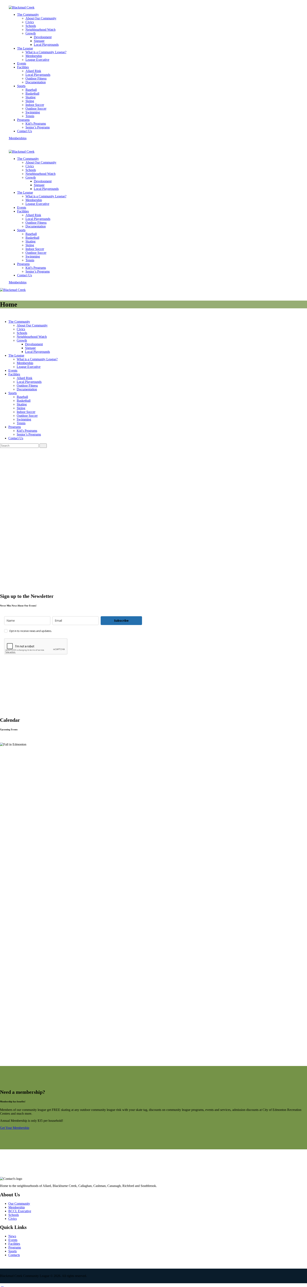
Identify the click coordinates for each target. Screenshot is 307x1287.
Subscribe (121, 621)
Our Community (19, 1203)
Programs (14, 1247)
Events (12, 1240)
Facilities (14, 1243)
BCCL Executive (19, 1211)
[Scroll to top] (2, 1285)
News (12, 1236)
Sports (12, 1251)
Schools (13, 1215)
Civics (12, 1218)
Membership (16, 1207)
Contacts (14, 1255)
